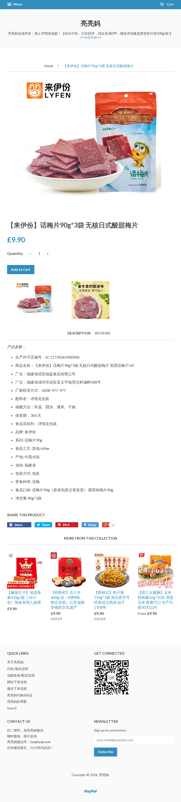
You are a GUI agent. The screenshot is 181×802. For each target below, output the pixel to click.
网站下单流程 (17, 682)
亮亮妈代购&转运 (20, 695)
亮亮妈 (90, 23)
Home (48, 66)
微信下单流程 (17, 688)
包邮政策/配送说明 (21, 675)
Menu (17, 4)
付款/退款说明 (17, 669)
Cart (170, 4)
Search (12, 708)
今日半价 (90, 37)
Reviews (102, 333)
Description (78, 333)
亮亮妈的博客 (17, 701)
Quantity (15, 253)
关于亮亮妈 (15, 662)
